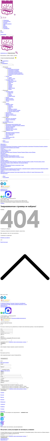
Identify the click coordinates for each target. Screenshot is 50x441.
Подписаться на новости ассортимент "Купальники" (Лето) (15, 387)
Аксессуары (3, 164)
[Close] (2, 324)
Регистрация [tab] (6, 362)
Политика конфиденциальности (19, 318)
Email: (2, 376)
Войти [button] (2, 32)
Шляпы (10, 89)
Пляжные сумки (9, 130)
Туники (10, 77)
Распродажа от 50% (10, 137)
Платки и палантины (10, 119)
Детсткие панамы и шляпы (14, 110)
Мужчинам (3, 153)
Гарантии (17, 303)
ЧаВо (4, 24)
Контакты (5, 27)
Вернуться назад (4, 242)
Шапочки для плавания (11, 114)
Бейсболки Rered (9, 127)
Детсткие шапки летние (13, 111)
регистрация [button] (3, 34)
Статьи (25, 304)
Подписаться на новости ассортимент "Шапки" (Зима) (14, 386)
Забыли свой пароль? (5, 370)
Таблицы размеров (7, 23)
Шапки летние (11, 88)
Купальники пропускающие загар (15, 74)
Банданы (10, 105)
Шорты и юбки (11, 78)
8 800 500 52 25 (4, 53)
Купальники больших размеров (15, 72)
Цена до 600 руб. (9, 134)
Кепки (9, 83)
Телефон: (3, 378)
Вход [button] (4, 140)
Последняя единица (10, 133)
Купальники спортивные (13, 71)
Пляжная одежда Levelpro (11, 129)
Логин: (2, 373)
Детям (2, 158)
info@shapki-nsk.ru (5, 438)
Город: (2, 379)
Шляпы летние (11, 96)
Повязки (10, 86)
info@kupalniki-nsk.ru (5, 190)
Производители (6, 138)
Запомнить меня (5, 369)
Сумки (7, 120)
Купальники (8, 68)
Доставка (5, 22)
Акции (7, 136)
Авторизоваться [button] (4, 358)
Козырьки (10, 84)
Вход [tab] (2, 362)
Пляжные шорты (9, 98)
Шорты (7, 116)
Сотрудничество (6, 21)
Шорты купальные (10, 99)
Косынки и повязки (12, 109)
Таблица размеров (15, 304)
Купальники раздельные (13, 69)
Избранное (5, 63)
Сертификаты (6, 28)
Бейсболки (10, 82)
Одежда (7, 76)
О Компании (6, 20)
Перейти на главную (5, 237)
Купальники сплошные (13, 70)
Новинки (3, 167)
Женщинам (3, 144)
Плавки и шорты (9, 113)
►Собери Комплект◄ (8, 122)
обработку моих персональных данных (17, 341)
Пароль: (3, 382)
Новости (5, 26)
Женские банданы (12, 81)
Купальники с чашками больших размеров (15, 125)
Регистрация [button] (6, 141)
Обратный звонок (11, 53)
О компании (3, 303)
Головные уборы (9, 79)
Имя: (2, 374)
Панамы (10, 85)
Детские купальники (10, 126)
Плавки (10, 75)
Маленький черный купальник (12, 132)
